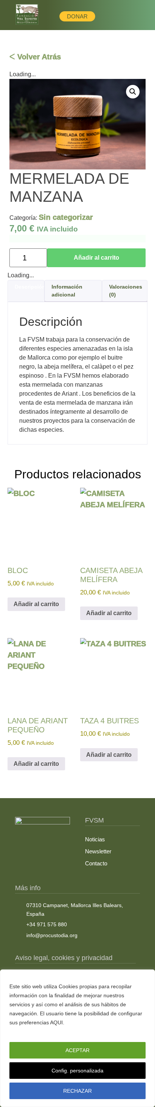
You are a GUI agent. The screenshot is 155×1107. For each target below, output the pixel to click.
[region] (77, 1038)
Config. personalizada (77, 1071)
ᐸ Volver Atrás (35, 57)
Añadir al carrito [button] (36, 604)
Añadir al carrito (96, 257)
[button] (133, 91)
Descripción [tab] (30, 287)
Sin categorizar (66, 217)
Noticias (95, 839)
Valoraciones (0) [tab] (125, 291)
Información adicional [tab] (67, 291)
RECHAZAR (77, 1091)
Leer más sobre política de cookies (56, 1031)
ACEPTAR (77, 1050)
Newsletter (98, 851)
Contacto (96, 863)
